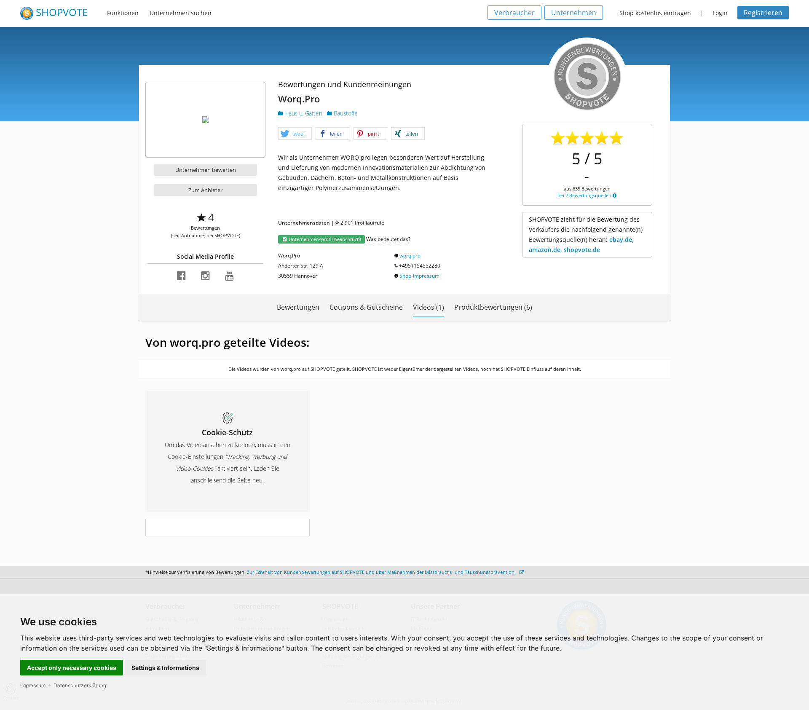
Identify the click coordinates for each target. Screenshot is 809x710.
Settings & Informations (165, 667)
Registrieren (763, 12)
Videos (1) (428, 307)
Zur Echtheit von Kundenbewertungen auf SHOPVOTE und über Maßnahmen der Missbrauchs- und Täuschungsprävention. (382, 572)
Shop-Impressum (419, 275)
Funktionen (123, 13)
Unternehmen (573, 12)
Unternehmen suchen (181, 13)
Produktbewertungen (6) (493, 307)
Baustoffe (344, 113)
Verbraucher (514, 12)
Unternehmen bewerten (205, 170)
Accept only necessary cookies (71, 667)
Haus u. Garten (303, 113)
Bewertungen (298, 307)
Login (720, 13)
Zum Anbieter (205, 190)
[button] (295, 134)
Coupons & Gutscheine (366, 307)
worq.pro (410, 255)
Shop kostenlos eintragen (655, 13)
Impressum (33, 685)
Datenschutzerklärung (80, 685)
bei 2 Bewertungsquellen (585, 195)
